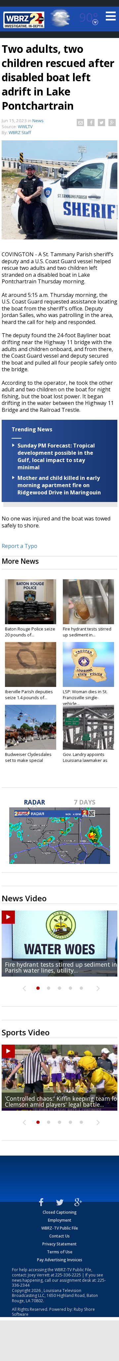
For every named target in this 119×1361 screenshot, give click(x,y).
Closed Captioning (60, 1212)
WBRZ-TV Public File (59, 1228)
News (38, 121)
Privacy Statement (59, 1244)
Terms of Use (59, 1252)
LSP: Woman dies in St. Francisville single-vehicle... (85, 697)
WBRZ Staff (20, 132)
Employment (59, 1220)
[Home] (24, 20)
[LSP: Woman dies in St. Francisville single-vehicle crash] (88, 664)
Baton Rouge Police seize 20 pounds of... (30, 632)
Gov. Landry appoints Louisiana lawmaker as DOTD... (85, 760)
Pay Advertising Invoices (59, 1260)
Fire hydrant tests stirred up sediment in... (87, 632)
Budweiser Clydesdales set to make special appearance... (28, 760)
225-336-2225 (68, 1275)
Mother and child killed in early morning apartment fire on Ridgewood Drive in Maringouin (59, 485)
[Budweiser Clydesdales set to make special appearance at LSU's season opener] (30, 727)
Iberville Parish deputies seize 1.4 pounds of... (29, 694)
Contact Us (59, 1236)
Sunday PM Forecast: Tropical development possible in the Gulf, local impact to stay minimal (56, 456)
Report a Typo (19, 546)
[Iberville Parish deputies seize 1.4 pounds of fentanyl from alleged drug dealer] (30, 664)
